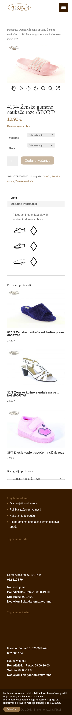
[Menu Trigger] (63, 7)
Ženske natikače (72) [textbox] (35, 478)
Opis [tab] (14, 197)
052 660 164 (15, 653)
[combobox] (36, 477)
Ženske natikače (24, 181)
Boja (12, 148)
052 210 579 (15, 579)
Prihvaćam (12, 709)
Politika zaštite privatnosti (25, 509)
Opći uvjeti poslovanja (23, 503)
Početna (12, 29)
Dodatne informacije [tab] (24, 203)
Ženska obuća (36, 29)
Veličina (14, 137)
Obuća (22, 29)
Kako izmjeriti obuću (19, 126)
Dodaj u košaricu (38, 160)
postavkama (53, 702)
